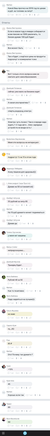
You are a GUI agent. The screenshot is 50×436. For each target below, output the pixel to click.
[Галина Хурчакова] (4, 233)
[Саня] (4, 367)
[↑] (30, 15)
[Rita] (4, 71)
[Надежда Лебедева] (4, 169)
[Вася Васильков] (4, 419)
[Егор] (4, 154)
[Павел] (4, 404)
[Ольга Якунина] (4, 311)
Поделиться (38, 14)
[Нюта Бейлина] (4, 277)
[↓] (34, 15)
